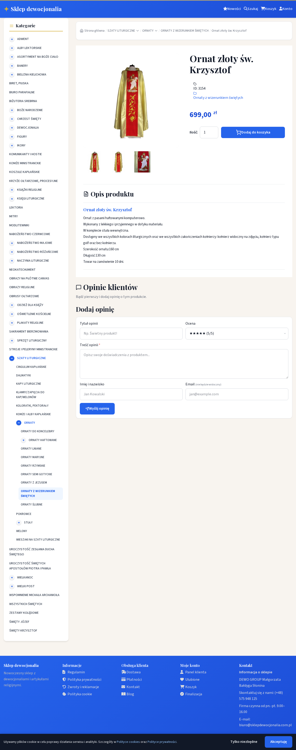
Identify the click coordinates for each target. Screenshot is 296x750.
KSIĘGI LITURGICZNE (30, 198)
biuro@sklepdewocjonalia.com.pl (265, 725)
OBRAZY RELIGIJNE (22, 287)
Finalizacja (193, 694)
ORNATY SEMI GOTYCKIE (36, 474)
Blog (130, 694)
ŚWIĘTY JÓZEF (19, 622)
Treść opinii (90, 345)
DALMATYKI (23, 375)
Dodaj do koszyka (255, 132)
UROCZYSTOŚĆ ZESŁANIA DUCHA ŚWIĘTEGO (31, 552)
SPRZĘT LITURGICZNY (32, 340)
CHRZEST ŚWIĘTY (29, 119)
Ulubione (192, 679)
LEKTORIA (16, 207)
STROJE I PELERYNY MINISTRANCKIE (33, 349)
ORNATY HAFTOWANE (43, 440)
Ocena (190, 323)
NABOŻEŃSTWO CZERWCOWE (29, 234)
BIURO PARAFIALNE (22, 92)
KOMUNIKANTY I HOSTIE (25, 154)
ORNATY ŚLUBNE (32, 504)
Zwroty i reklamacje (83, 687)
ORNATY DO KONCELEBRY (37, 431)
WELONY (21, 531)
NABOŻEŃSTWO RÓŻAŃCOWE (37, 252)
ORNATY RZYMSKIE (33, 466)
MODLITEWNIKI (19, 225)
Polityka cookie (80, 694)
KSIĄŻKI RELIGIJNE (29, 190)
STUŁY (28, 522)
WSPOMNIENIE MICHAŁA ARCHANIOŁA (34, 595)
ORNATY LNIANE (31, 449)
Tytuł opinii (89, 323)
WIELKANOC (25, 577)
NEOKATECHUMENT (22, 269)
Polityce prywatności (162, 742)
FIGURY (22, 136)
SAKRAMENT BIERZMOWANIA (28, 331)
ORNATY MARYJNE (32, 457)
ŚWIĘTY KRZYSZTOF (23, 630)
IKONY (21, 145)
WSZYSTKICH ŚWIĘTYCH (25, 604)
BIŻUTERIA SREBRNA (23, 101)
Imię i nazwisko (92, 384)
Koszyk (191, 687)
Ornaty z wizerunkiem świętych (218, 97)
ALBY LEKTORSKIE (29, 48)
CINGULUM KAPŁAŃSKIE (31, 367)
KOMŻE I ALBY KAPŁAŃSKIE (33, 414)
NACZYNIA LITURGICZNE (33, 260)
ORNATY (29, 423)
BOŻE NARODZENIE (30, 110)
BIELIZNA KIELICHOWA (31, 74)
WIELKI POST (26, 586)
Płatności (134, 679)
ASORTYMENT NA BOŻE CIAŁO (37, 56)
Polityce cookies (128, 742)
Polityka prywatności (84, 679)
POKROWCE (23, 514)
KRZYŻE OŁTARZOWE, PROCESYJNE (33, 181)
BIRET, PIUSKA (18, 83)
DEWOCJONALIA (28, 127)
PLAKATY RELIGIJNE (30, 323)
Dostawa (133, 672)
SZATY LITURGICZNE (31, 358)
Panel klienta (195, 672)
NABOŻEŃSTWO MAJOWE (34, 243)
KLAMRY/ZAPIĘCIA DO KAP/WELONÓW (30, 394)
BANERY (22, 66)
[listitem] (94, 162)
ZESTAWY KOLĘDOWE (24, 613)
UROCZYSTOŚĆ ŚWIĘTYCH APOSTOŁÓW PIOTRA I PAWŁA (30, 566)
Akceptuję (278, 741)
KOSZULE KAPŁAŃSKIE (24, 172)
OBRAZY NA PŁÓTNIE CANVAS (29, 278)
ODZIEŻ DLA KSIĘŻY (30, 305)
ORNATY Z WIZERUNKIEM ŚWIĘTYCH (38, 493)
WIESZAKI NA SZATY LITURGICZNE (38, 540)
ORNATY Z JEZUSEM (34, 483)
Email (203, 384)
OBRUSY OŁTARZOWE (24, 296)
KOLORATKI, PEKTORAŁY (32, 406)
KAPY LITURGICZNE (28, 384)
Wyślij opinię (99, 408)
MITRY (13, 216)
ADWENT (23, 39)
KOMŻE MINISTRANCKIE (25, 163)
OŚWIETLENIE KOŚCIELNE (34, 314)
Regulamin (76, 672)
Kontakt (133, 687)
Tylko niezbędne (243, 741)
